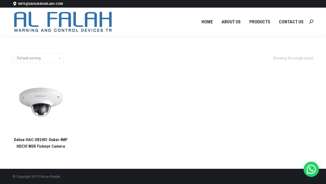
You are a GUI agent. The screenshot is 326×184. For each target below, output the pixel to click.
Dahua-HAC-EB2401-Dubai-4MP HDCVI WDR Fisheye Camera (40, 143)
